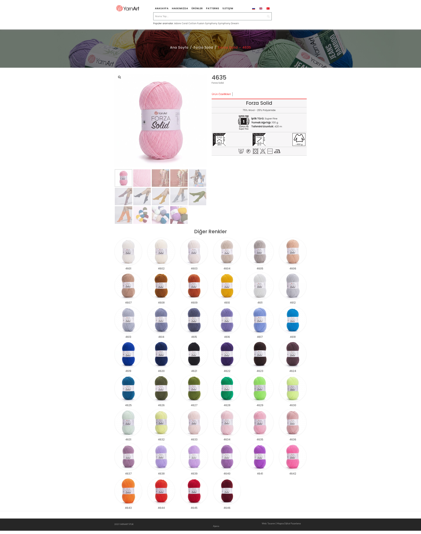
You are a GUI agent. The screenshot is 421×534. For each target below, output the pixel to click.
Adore (177, 23)
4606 (292, 268)
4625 (128, 405)
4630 (292, 405)
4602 (161, 268)
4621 (194, 371)
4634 (226, 439)
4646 (226, 508)
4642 (292, 474)
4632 (161, 439)
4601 (128, 268)
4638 (161, 474)
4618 (293, 337)
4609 (194, 303)
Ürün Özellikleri (221, 94)
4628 (227, 405)
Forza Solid (203, 47)
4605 (260, 268)
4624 (292, 371)
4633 (194, 439)
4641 (260, 474)
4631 (128, 439)
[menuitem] (161, 8)
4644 (161, 508)
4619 (128, 371)
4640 (226, 474)
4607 (128, 303)
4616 (227, 337)
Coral (185, 23)
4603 (194, 268)
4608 (161, 303)
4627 (194, 405)
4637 (128, 474)
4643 (128, 508)
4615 (194, 337)
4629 (260, 405)
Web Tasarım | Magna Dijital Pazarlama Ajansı (257, 524)
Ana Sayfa (179, 47)
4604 (226, 268)
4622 (227, 371)
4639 (194, 474)
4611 (259, 303)
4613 (128, 337)
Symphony (211, 23)
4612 (293, 303)
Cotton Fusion (196, 23)
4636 (292, 439)
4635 (260, 439)
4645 (194, 508)
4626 (161, 405)
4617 (260, 337)
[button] (120, 77)
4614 (161, 337)
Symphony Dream (228, 23)
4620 (161, 371)
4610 (227, 303)
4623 (260, 371)
